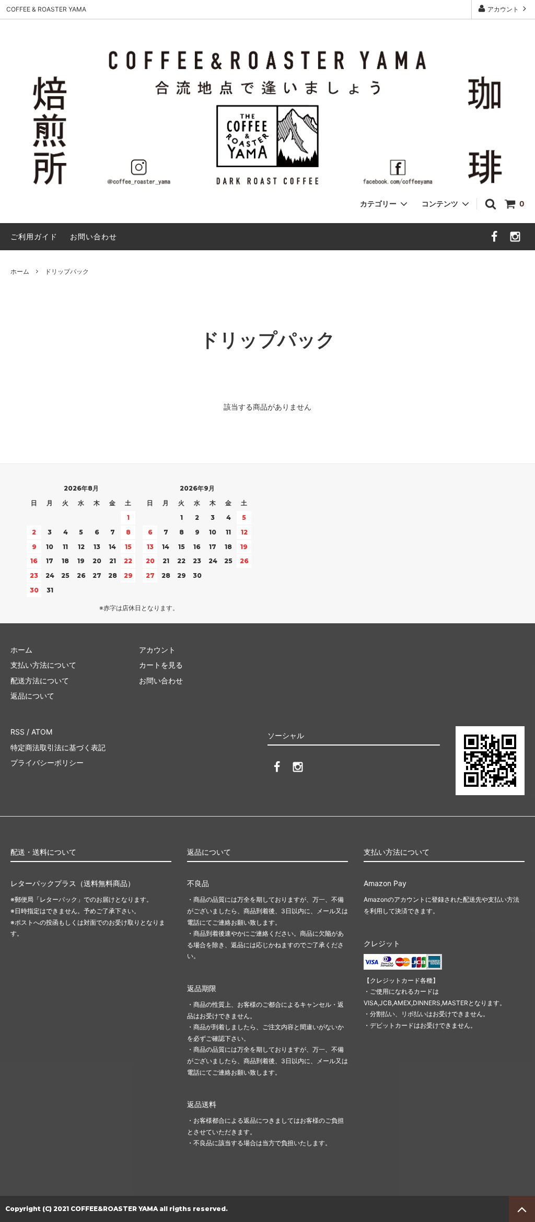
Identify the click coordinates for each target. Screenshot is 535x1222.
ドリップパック (67, 271)
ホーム (19, 271)
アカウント (503, 9)
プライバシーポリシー (47, 762)
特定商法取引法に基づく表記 (58, 747)
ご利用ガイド (33, 236)
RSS (17, 731)
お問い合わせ (93, 236)
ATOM (41, 731)
